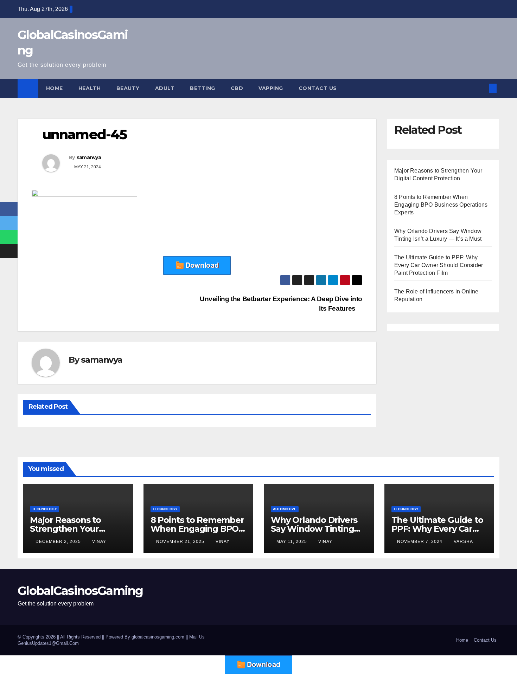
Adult (165, 88)
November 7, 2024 (420, 541)
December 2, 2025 (59, 541)
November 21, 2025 (181, 541)
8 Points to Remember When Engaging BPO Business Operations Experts (440, 204)
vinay (99, 541)
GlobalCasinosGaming (80, 590)
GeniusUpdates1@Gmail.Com (48, 643)
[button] (481, 88)
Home (54, 88)
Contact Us (318, 88)
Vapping (270, 88)
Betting (202, 88)
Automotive (284, 509)
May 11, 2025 (292, 541)
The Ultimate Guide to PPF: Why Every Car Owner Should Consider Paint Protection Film (438, 265)
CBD (237, 88)
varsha (463, 541)
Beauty (128, 88)
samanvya (89, 157)
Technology (44, 509)
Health (89, 88)
